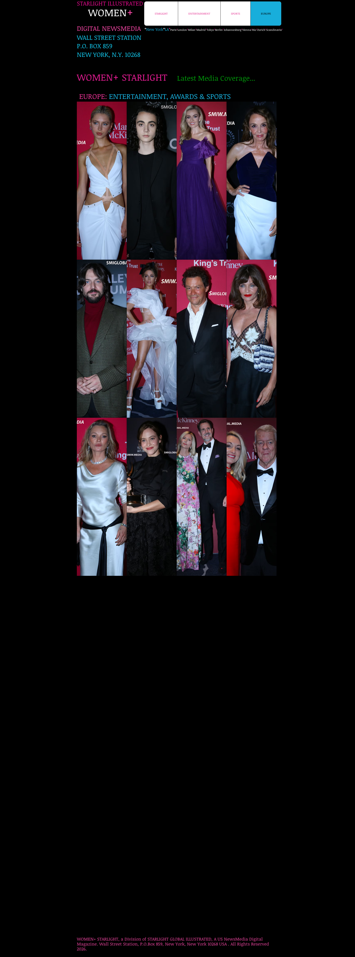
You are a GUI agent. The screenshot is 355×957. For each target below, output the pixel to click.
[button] (102, 181)
